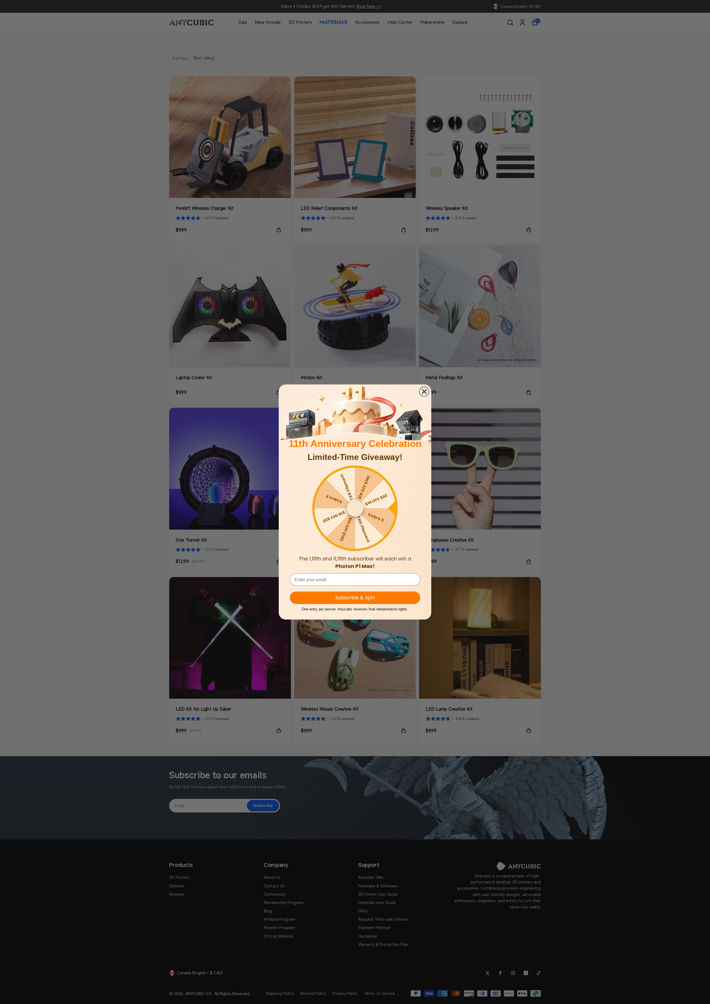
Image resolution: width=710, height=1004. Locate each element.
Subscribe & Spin (355, 597)
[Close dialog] (424, 391)
